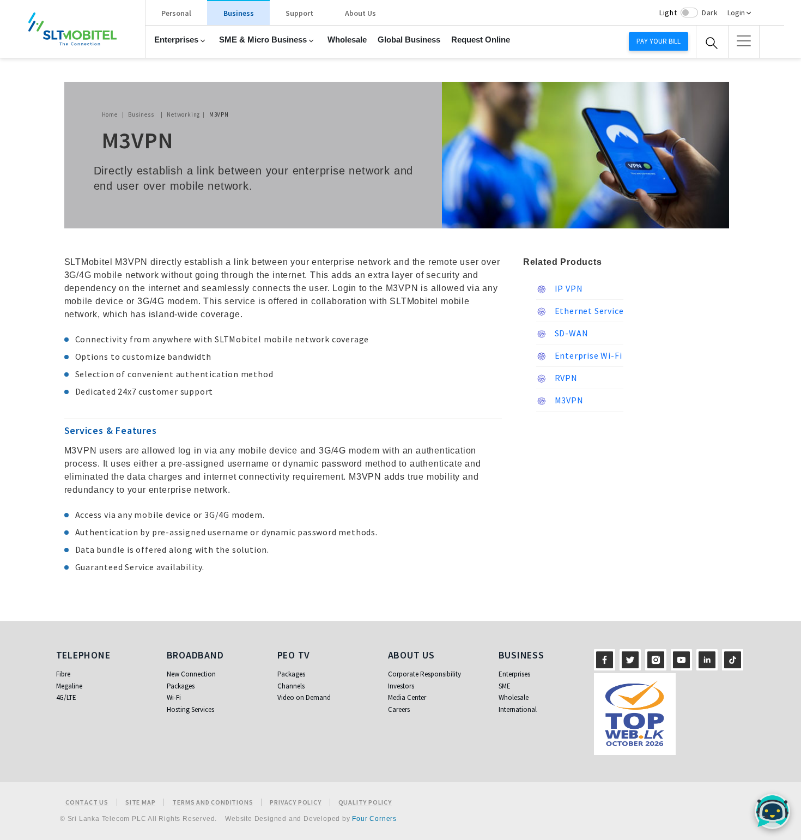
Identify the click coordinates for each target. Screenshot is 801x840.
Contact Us (86, 802)
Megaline (69, 686)
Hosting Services (190, 709)
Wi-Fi (174, 697)
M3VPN (568, 400)
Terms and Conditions (212, 802)
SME (505, 686)
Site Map (140, 802)
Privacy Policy (295, 802)
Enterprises (176, 39)
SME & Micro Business (263, 39)
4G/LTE (66, 697)
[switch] (689, 12)
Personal (176, 13)
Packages (181, 686)
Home (110, 114)
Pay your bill (658, 41)
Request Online (480, 39)
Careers (399, 709)
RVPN (565, 377)
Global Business (409, 39)
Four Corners (374, 819)
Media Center (407, 697)
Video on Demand (304, 697)
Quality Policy (365, 802)
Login (736, 12)
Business (238, 13)
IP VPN (568, 288)
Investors (401, 686)
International (518, 709)
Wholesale (347, 39)
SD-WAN (570, 333)
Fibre (63, 674)
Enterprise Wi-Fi (587, 355)
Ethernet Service (588, 310)
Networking (183, 114)
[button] (744, 41)
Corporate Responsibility (424, 674)
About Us (360, 13)
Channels (291, 686)
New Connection (191, 674)
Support (299, 13)
